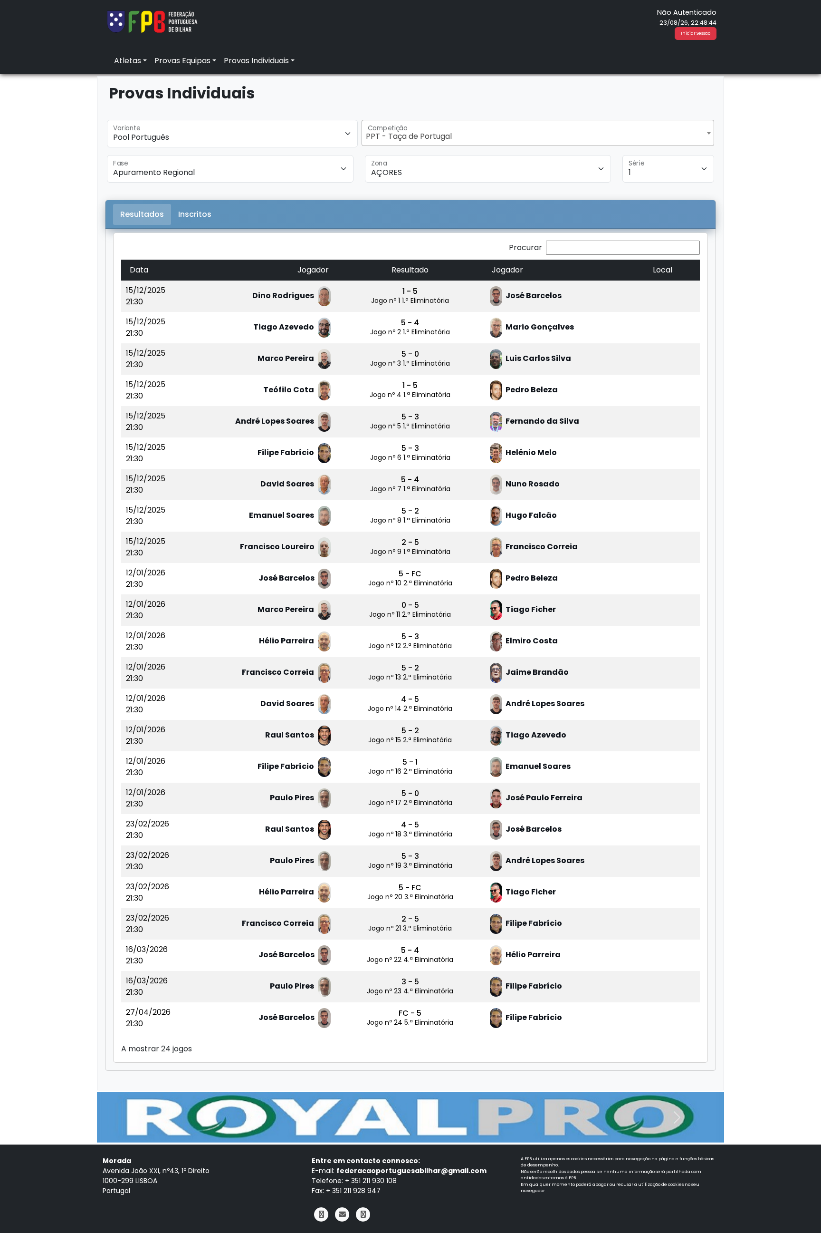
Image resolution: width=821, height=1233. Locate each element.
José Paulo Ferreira (543, 797)
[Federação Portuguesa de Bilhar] (152, 20)
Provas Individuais (256, 60)
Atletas (127, 60)
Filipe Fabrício (286, 452)
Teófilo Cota (288, 389)
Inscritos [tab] (194, 214)
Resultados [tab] (142, 214)
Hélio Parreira (286, 640)
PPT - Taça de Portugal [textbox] (409, 136)
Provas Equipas (182, 60)
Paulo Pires (292, 797)
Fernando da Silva (541, 421)
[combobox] (538, 133)
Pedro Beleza (531, 389)
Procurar (525, 247)
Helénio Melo (530, 452)
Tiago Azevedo (283, 326)
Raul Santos (289, 734)
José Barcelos (533, 295)
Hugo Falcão (530, 515)
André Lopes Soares (274, 421)
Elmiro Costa (531, 640)
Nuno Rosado (532, 483)
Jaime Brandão (536, 672)
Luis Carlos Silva (537, 358)
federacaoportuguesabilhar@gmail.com (411, 1170)
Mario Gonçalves (539, 326)
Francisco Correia (541, 546)
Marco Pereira (286, 358)
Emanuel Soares (281, 515)
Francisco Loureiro (278, 546)
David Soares (287, 483)
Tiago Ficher (530, 609)
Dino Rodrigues (283, 295)
